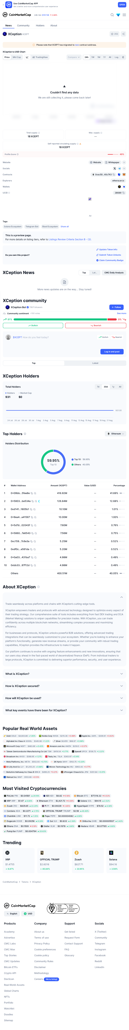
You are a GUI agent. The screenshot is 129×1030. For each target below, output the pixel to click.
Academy (9, 931)
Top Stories (10, 955)
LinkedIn (99, 967)
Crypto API (10, 973)
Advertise (9, 937)
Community (101, 937)
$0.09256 (25, 821)
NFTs (7, 996)
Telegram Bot (32, 226)
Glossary (69, 955)
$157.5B (45, 15)
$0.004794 (26, 831)
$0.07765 (98, 826)
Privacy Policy (42, 943)
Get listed (69, 931)
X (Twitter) (100, 931)
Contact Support (73, 943)
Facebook (100, 955)
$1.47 (19, 800)
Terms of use (41, 937)
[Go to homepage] (17, 15)
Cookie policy (41, 955)
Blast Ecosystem (50, 226)
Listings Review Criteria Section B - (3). (70, 239)
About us (39, 931)
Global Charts (11, 990)
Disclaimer (40, 967)
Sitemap (8, 1020)
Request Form (72, 937)
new (77, 45)
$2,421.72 (56, 800)
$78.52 (94, 805)
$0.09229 (57, 805)
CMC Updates (12, 961)
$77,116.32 (93, 795)
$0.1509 (22, 826)
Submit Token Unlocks (110, 255)
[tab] (27, 57)
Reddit (98, 961)
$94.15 (95, 800)
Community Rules (43, 961)
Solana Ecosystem (13, 226)
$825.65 (22, 805)
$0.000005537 (102, 821)
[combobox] (74, 57)
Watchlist (9, 1008)
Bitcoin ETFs (11, 967)
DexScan (9, 978)
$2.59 (67, 811)
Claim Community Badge (111, 260)
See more (121, 313)
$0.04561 (23, 795)
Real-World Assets (14, 984)
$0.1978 (59, 826)
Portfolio (8, 1002)
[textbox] (54, 341)
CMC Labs (10, 943)
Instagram (100, 949)
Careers (38, 978)
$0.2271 (23, 811)
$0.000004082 (63, 816)
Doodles (8, 1014)
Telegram (100, 943)
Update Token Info (108, 249)
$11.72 (22, 816)
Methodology (41, 973)
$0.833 (63, 821)
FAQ (66, 949)
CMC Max (9, 949)
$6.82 (58, 795)
